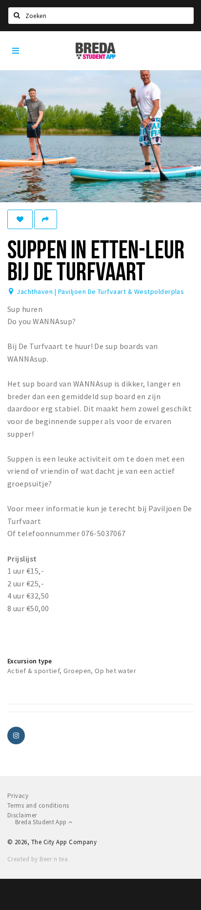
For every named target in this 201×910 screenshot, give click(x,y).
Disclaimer (22, 815)
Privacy (17, 796)
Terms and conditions (38, 805)
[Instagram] (16, 735)
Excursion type (29, 661)
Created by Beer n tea (37, 859)
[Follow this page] (20, 219)
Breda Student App (41, 822)
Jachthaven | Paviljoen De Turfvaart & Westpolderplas (100, 291)
